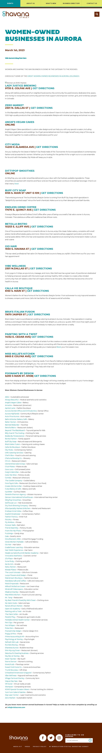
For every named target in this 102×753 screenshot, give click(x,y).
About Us (30, 3)
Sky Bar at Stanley (12, 656)
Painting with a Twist (13, 611)
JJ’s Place (9, 559)
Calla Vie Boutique (12, 447)
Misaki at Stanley (11, 592)
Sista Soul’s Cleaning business (16, 653)
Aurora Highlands (12, 414)
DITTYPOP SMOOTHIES (19, 170)
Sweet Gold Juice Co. (13, 667)
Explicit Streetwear (12, 514)
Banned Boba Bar (12, 425)
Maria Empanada (11, 584)
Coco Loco (9, 469)
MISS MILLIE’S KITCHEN (20, 353)
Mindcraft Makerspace (14, 589)
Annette (8, 405)
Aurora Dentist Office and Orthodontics (21, 411)
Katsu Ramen (10, 567)
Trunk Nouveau (11, 670)
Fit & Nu (8, 520)
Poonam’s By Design (13, 631)
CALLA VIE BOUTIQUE (19, 288)
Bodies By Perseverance (14, 436)
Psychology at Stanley (14, 639)
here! (17, 184)
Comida (8, 478)
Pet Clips (8, 623)
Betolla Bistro (10, 428)
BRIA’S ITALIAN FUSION (20, 311)
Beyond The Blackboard (15, 430)
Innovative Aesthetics (13, 556)
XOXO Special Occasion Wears (17, 689)
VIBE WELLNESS (15, 265)
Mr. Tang (8, 598)
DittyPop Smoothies (13, 500)
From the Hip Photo (13, 531)
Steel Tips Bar (10, 659)
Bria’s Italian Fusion (12, 444)
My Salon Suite (11, 603)
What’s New (51, 3)
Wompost (9, 687)
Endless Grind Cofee (13, 511)
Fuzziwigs (9, 533)
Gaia (6, 536)
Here (24, 58)
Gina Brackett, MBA (13, 539)
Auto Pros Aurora (12, 416)
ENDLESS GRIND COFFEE (20, 207)
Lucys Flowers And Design (15, 575)
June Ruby (9, 561)
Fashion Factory (11, 517)
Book (59, 347)
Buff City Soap (10, 442)
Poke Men (9, 628)
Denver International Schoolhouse (19, 497)
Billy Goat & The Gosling (14, 433)
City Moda (9, 450)
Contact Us (92, 3)
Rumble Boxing (11, 645)
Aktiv (7, 397)
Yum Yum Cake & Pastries (15, 692)
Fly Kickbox (9, 522)
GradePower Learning (14, 547)
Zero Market (10, 698)
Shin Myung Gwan (12, 650)
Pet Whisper (10, 625)
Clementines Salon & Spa (15, 464)
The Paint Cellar (11, 614)
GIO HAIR (11, 246)
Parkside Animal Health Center (17, 620)
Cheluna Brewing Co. (13, 458)
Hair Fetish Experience (14, 550)
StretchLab (9, 664)
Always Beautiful (12, 400)
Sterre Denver (11, 662)
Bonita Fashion (11, 439)
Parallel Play (10, 617)
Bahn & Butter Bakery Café (16, 419)
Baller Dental (10, 422)
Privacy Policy (39, 746)
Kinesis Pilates (10, 570)
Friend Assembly (11, 528)
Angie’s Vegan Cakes (13, 403)
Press (27, 746)
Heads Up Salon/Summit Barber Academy (21, 553)
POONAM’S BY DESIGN (19, 373)
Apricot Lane (10, 408)
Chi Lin (7, 461)
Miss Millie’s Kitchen (12, 595)
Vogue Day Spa (11, 681)
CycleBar (8, 492)
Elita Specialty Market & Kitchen (17, 508)
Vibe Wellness (10, 675)
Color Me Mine (11, 475)
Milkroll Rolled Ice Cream (15, 586)
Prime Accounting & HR (14, 636)
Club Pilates (10, 467)
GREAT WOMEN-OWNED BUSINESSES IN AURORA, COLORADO (53, 76)
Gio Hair (8, 545)
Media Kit (17, 746)
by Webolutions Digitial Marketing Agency (69, 746)
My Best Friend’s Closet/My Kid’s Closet (20, 600)
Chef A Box (9, 455)
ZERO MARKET (14, 105)
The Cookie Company (13, 481)
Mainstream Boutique (14, 578)
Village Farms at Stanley (14, 678)
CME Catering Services (14, 453)
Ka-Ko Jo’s (9, 564)
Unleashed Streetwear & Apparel (18, 673)
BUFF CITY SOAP (15, 190)
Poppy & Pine (10, 634)
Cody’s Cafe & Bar (12, 472)
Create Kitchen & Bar (13, 486)
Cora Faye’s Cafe (11, 483)
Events (10, 3)
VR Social (8, 684)
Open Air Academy (12, 609)
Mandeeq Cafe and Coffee (15, 581)
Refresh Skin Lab (11, 642)
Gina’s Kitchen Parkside (14, 542)
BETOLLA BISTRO (16, 223)
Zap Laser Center (12, 695)
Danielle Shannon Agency (15, 494)
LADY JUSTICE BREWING (20, 85)
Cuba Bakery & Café (13, 489)
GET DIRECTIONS (43, 88)
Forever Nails (10, 525)
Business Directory (71, 3)
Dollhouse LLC (11, 503)
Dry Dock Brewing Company (16, 506)
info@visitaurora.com (16, 707)
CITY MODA (12, 144)
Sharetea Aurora (11, 648)
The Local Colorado (12, 572)
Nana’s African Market (13, 606)
